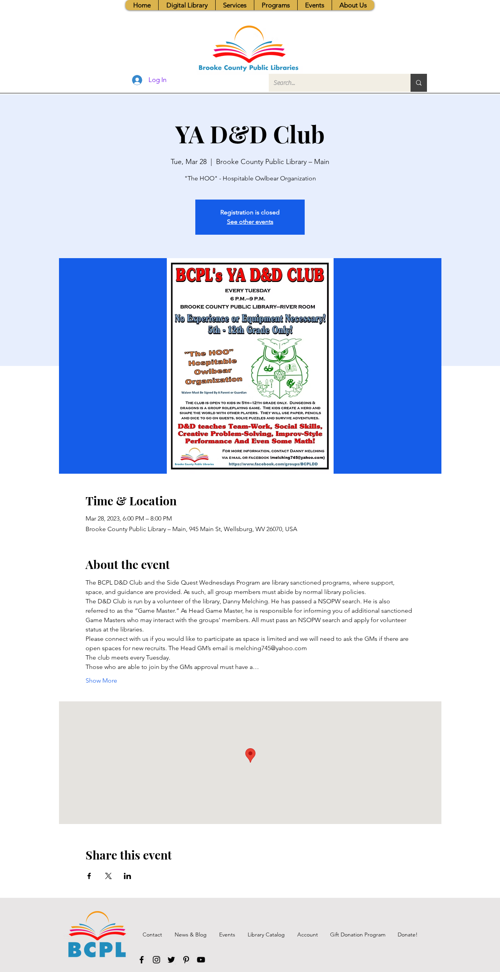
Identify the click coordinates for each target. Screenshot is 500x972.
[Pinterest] (186, 960)
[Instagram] (156, 960)
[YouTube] (201, 960)
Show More (101, 680)
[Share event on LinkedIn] (127, 876)
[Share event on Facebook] (89, 876)
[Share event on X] (108, 876)
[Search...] (419, 83)
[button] (234, 5)
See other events (250, 221)
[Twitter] (171, 960)
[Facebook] (141, 960)
